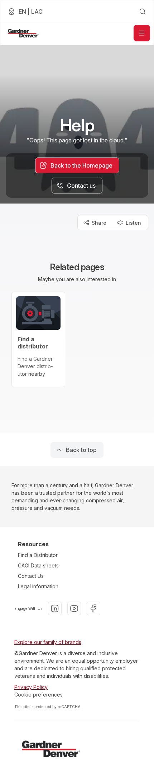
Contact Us (31, 576)
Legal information (38, 586)
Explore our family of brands (47, 642)
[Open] (142, 33)
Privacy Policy (31, 687)
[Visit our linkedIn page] (55, 608)
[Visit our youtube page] (74, 608)
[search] (142, 11)
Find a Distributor (38, 555)
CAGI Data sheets (38, 565)
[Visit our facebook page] (93, 608)
